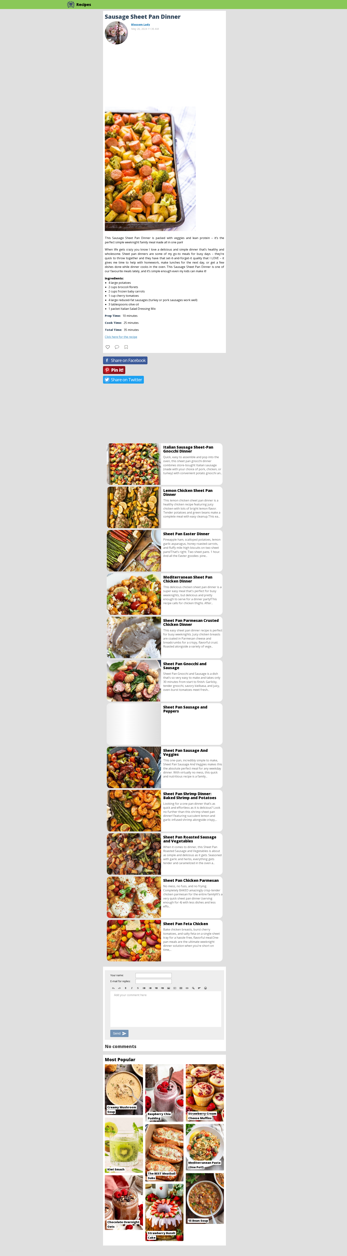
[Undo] (113, 988)
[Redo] (119, 988)
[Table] (181, 988)
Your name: (117, 975)
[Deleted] (138, 988)
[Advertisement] (255, 65)
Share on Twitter (126, 380)
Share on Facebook (128, 360)
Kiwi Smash (116, 1169)
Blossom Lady (140, 24)
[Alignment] (199, 988)
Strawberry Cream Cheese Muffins (202, 1116)
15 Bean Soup (198, 1221)
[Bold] (126, 988)
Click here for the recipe (121, 337)
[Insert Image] (169, 988)
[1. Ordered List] (150, 988)
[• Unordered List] (144, 988)
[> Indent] (162, 988)
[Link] (187, 988)
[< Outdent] (156, 988)
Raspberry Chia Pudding (159, 1116)
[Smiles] (205, 988)
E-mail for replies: (120, 981)
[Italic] (132, 988)
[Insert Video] (175, 988)
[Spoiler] (193, 988)
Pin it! (117, 370)
